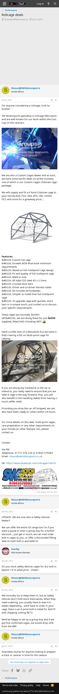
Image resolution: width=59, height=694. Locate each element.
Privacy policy (26, 685)
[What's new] (48, 4)
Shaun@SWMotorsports (16, 19)
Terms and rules (10, 685)
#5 (56, 646)
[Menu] (4, 3)
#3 (56, 561)
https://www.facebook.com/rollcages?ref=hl (31, 463)
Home (46, 685)
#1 (56, 100)
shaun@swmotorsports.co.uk (25, 456)
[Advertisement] (29, 51)
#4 (56, 590)
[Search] (55, 4)
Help (38, 685)
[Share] (51, 100)
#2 (56, 511)
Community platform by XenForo (28, 691)
